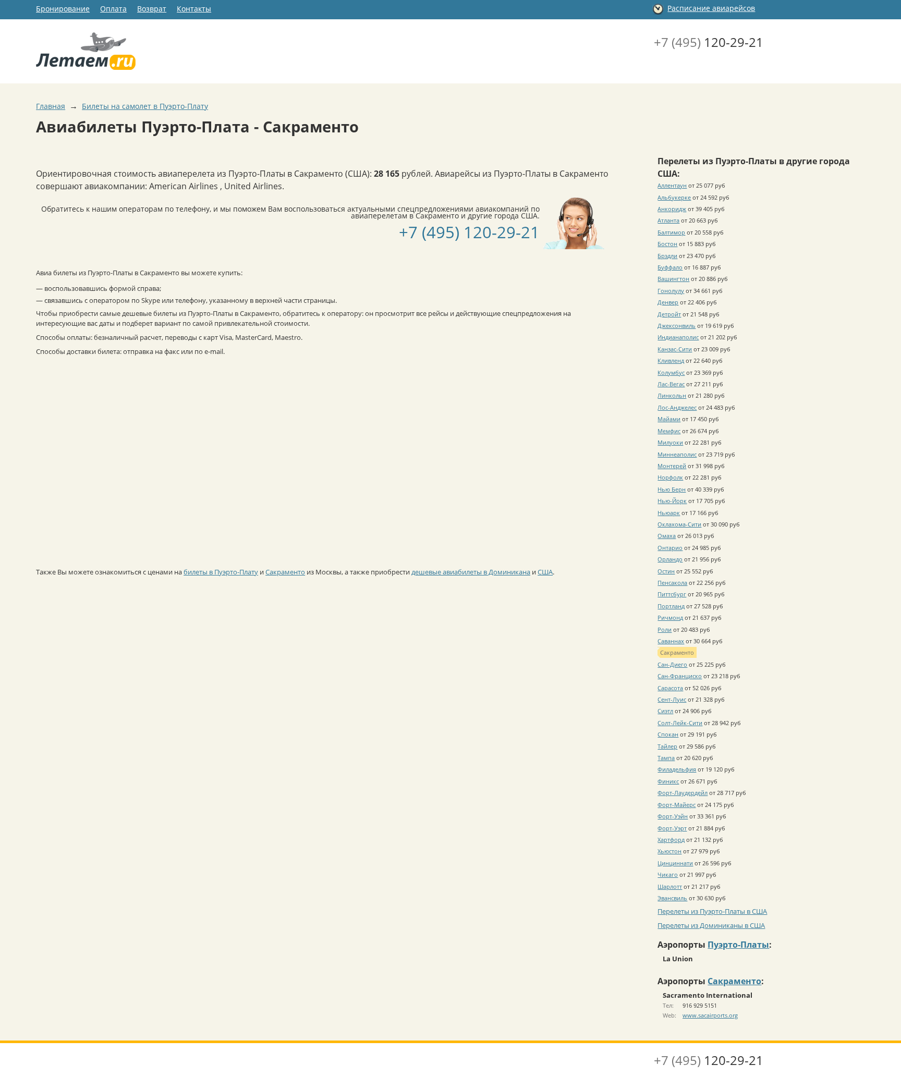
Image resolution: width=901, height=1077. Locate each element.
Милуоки (670, 442)
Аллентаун (672, 185)
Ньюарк (669, 513)
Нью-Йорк (672, 501)
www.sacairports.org (710, 1015)
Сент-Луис (672, 699)
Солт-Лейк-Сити (680, 723)
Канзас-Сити (675, 349)
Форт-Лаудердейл (683, 793)
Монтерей (672, 466)
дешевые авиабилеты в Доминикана (470, 572)
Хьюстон (669, 851)
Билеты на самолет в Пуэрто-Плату (145, 106)
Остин (666, 571)
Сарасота (670, 688)
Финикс (668, 781)
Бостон (667, 244)
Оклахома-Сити (679, 524)
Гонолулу (671, 291)
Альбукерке (674, 197)
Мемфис (669, 431)
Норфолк (670, 477)
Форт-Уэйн (673, 816)
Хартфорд (671, 839)
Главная (50, 106)
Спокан (668, 734)
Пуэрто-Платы (738, 944)
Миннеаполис (677, 454)
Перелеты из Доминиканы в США (711, 925)
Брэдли (667, 256)
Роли (665, 629)
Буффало (670, 267)
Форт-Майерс (677, 805)
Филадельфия (677, 769)
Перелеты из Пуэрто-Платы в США (712, 911)
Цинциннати (675, 863)
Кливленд (671, 360)
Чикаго (668, 874)
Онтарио (670, 548)
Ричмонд (670, 617)
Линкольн (672, 395)
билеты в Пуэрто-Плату (221, 572)
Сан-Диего (672, 664)
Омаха (667, 536)
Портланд (671, 606)
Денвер (668, 302)
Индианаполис (678, 337)
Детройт (669, 314)
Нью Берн (672, 489)
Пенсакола (672, 582)
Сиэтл (665, 711)
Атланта (668, 220)
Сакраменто (285, 572)
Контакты (194, 9)
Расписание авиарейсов (711, 8)
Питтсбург (672, 594)
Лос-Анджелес (677, 407)
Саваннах (671, 641)
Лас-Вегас (671, 384)
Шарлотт (670, 886)
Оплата (113, 9)
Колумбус (671, 372)
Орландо (670, 559)
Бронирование (63, 9)
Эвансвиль (672, 898)
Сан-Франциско (680, 676)
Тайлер (667, 746)
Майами (669, 419)
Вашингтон (673, 279)
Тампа (666, 758)
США (545, 572)
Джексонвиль (677, 325)
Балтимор (671, 232)
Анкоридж (672, 209)
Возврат (151, 9)
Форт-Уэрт (672, 828)
